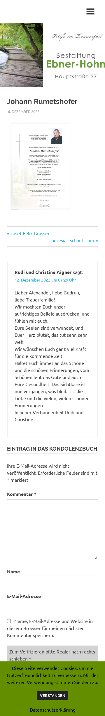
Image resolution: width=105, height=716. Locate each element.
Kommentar (21, 494)
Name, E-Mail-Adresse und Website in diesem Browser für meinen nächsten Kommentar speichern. (50, 628)
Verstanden (52, 695)
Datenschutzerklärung (53, 709)
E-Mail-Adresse (24, 596)
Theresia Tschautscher (71, 240)
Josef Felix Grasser (30, 233)
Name (13, 571)
